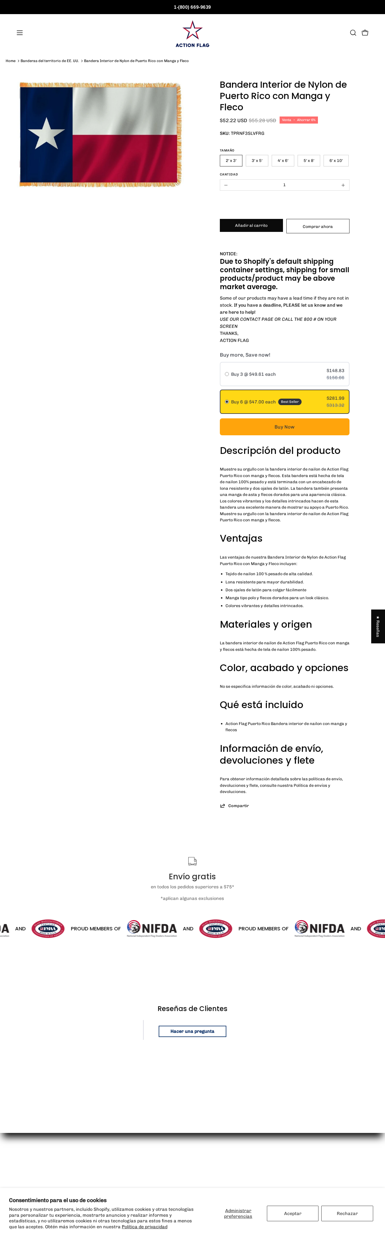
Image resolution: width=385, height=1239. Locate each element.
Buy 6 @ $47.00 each (253, 402)
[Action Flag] (192, 32)
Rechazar (347, 1213)
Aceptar (293, 1213)
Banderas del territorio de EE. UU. (50, 61)
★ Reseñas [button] (378, 626)
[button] (353, 33)
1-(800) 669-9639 (192, 7)
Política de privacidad (144, 1226)
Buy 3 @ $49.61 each (253, 374)
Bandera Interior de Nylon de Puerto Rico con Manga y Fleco (136, 61)
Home (11, 61)
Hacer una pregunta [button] (192, 1031)
